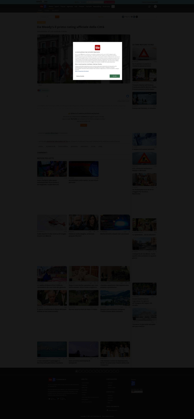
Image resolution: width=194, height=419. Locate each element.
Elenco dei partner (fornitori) (82, 71)
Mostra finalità (80, 76)
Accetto (115, 76)
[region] (97, 61)
